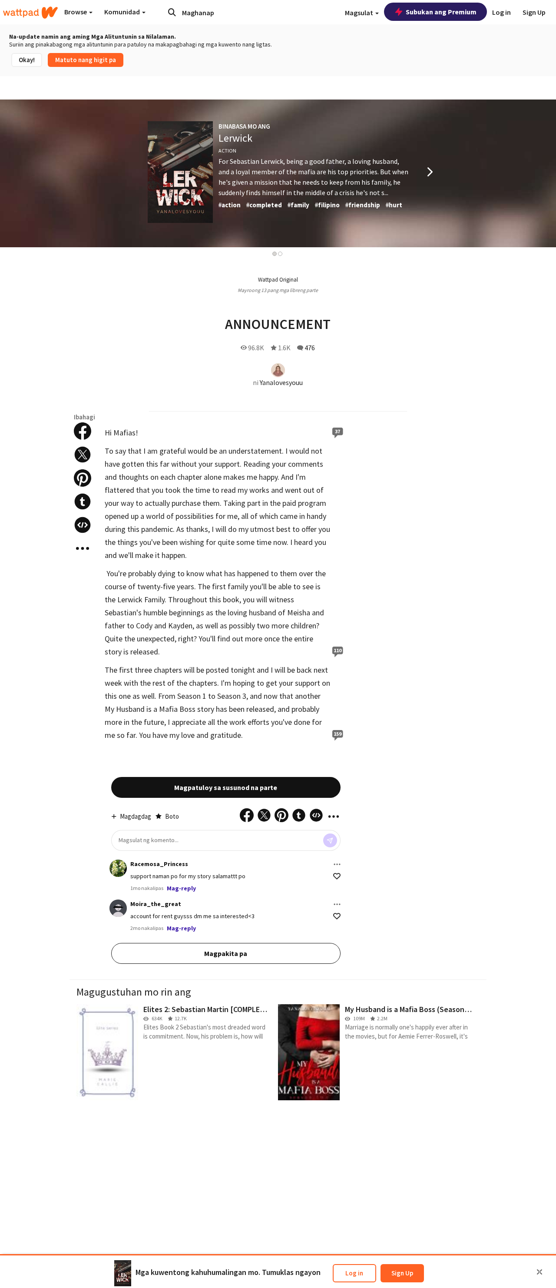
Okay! (27, 60)
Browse (76, 11)
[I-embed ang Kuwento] (82, 525)
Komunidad (122, 11)
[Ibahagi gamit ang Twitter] (82, 454)
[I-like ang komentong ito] (337, 876)
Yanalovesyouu (281, 382)
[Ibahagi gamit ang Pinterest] (82, 478)
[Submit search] (172, 12)
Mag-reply (181, 888)
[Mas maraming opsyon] (337, 864)
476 (309, 347)
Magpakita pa (225, 953)
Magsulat (359, 12)
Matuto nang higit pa (85, 60)
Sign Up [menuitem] (534, 12)
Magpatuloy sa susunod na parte (225, 787)
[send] (330, 840)
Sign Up (402, 1273)
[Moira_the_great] (118, 908)
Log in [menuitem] (501, 12)
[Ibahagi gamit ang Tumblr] (82, 501)
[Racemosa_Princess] (118, 868)
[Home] (30, 12)
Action (227, 150)
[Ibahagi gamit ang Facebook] (82, 431)
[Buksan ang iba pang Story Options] (82, 548)
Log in (354, 1273)
